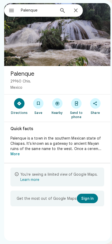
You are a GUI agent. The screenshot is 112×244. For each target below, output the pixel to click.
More (15, 154)
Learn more (29, 179)
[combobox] (38, 10)
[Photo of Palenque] (57, 34)
